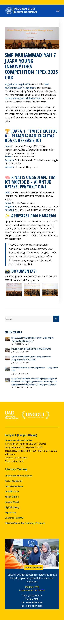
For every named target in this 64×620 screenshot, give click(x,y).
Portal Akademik (13, 481)
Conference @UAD (14, 517)
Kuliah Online (12, 496)
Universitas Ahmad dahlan (18, 475)
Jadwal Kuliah (12, 491)
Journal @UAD (12, 502)
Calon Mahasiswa (14, 486)
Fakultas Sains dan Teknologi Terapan (25, 523)
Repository (10, 512)
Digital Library (12, 507)
